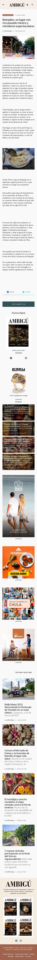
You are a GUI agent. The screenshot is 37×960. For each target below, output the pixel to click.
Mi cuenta (28, 956)
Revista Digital (19, 956)
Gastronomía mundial (21, 954)
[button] (3, 4)
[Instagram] (26, 358)
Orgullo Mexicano (8, 954)
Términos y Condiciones (12, 950)
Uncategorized (8, 15)
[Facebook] (10, 358)
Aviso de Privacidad (26, 950)
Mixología (11, 956)
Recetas (32, 954)
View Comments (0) (18, 304)
